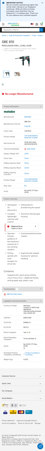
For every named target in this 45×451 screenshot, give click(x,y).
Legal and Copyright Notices (26, 420)
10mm (26, 163)
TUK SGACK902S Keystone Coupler (31, 136)
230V (26, 154)
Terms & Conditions (9, 423)
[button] (3, 24)
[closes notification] (42, 3)
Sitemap (37, 423)
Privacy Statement (8, 420)
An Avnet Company (9, 435)
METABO (27, 117)
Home (4, 35)
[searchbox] (20, 30)
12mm (26, 173)
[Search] (41, 30)
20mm (26, 168)
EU (25, 186)
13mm (26, 158)
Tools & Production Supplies (19, 35)
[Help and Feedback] (40, 446)
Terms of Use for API (25, 423)
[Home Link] (17, 24)
